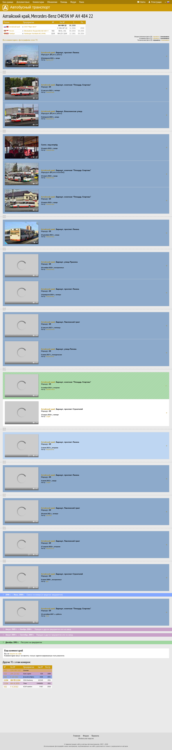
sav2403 (49, 515)
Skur (47, 616)
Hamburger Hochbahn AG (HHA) (35, 33)
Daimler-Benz (50, 389)
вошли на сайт (15, 654)
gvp (47, 581)
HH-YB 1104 (15, 680)
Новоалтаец (50, 92)
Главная (76, 736)
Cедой (48, 416)
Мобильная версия (86, 738)
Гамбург (12, 33)
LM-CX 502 (14, 673)
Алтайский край (14, 27)
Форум (86, 736)
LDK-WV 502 (15, 670)
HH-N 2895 (15, 683)
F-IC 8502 (14, 686)
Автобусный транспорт (30, 7)
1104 (6, 680)
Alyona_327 (50, 60)
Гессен (11, 31)
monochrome (50, 329)
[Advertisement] (86, 711)
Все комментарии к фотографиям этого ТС (20, 40)
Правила (95, 736)
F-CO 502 (14, 677)
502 (5, 670)
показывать (165, 40)
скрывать (156, 36)
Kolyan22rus (50, 119)
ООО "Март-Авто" (30, 27)
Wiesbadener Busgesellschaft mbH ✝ (36, 31)
